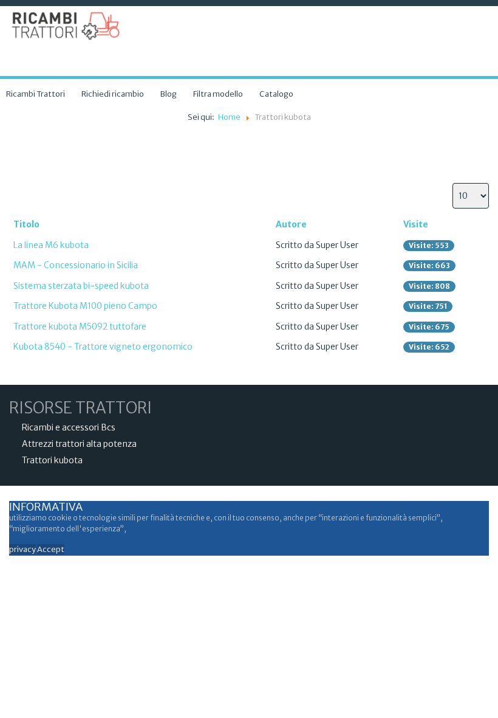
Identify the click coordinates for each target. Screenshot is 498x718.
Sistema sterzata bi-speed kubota (81, 285)
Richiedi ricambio (112, 94)
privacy (22, 549)
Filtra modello (218, 94)
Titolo (26, 224)
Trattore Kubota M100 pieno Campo (85, 305)
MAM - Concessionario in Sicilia (75, 265)
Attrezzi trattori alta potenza (79, 443)
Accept (50, 549)
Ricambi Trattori (35, 94)
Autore (291, 224)
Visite (415, 224)
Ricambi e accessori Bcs (68, 427)
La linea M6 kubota (51, 245)
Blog (168, 94)
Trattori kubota (52, 460)
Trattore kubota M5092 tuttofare (79, 326)
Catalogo (276, 94)
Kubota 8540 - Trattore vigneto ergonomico (103, 346)
